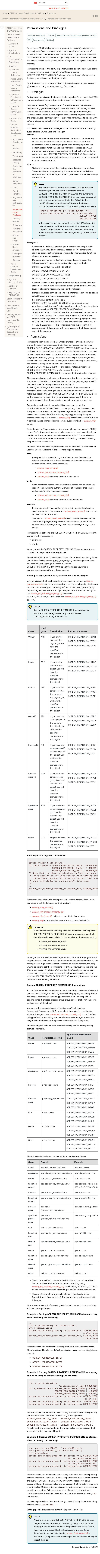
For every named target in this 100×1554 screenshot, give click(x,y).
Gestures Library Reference (15, 72)
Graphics (51, 13)
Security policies (16, 220)
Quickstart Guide (13, 45)
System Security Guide (15, 281)
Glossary (16, 260)
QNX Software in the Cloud (14, 300)
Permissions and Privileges (59, 18)
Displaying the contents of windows (17, 171)
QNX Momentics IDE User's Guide (14, 29)
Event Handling (16, 192)
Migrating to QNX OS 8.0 (14, 293)
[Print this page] (96, 16)
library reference (17, 247)
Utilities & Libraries (13, 287)
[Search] (66, 2)
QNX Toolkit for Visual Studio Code (14, 308)
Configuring (17, 255)
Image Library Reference (17, 80)
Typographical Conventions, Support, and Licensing (13, 330)
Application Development (17, 142)
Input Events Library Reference (16, 88)
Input (14, 187)
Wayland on (17, 230)
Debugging (17, 225)
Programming (15, 275)
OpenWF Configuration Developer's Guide (17, 98)
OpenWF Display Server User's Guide (17, 110)
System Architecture (14, 51)
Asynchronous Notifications (17, 201)
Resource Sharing (16, 161)
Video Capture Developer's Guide (16, 268)
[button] (6, 28)
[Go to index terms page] (34, 3)
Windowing (17, 156)
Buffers (16, 148)
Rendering (17, 152)
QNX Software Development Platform (27, 13)
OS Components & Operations (15, 59)
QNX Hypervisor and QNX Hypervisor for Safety (14, 318)
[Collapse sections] (93, 16)
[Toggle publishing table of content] (2, 26)
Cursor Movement (17, 182)
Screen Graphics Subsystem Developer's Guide (23, 18)
